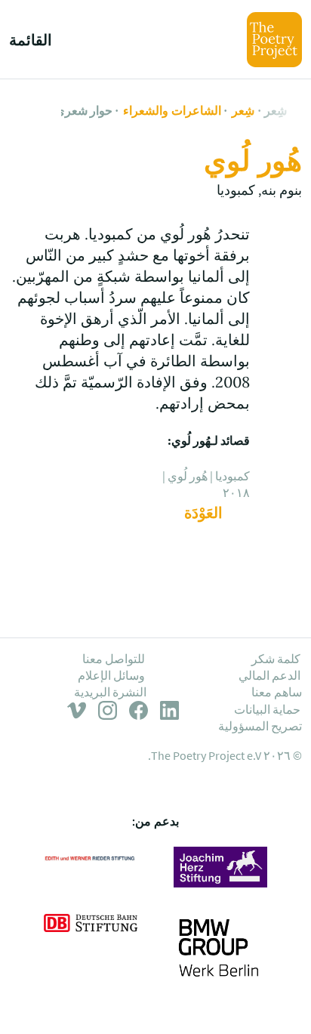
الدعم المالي (269, 675)
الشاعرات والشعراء (171, 110)
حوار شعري (83, 110)
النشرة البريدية (110, 691)
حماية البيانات (267, 709)
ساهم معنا (276, 691)
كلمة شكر (275, 658)
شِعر (275, 110)
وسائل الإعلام (111, 675)
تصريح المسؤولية (260, 725)
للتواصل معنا (113, 658)
